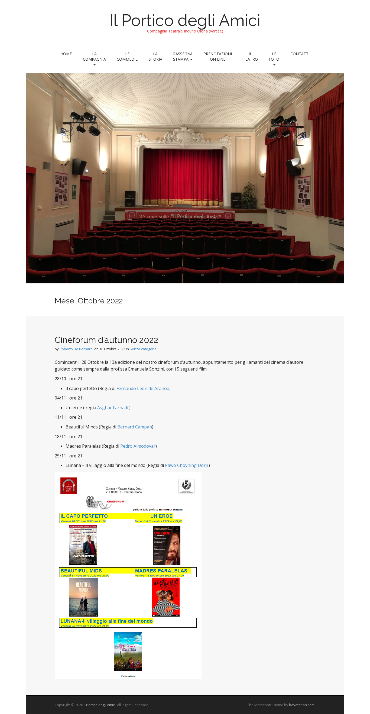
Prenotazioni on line (217, 56)
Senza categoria (143, 348)
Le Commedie (127, 56)
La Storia (155, 56)
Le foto (274, 56)
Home (66, 53)
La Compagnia (94, 56)
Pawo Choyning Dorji (186, 465)
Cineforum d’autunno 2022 (106, 340)
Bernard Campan (134, 427)
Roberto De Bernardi (76, 348)
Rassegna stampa (183, 56)
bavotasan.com (301, 704)
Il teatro (250, 56)
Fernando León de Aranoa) (143, 388)
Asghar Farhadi (112, 408)
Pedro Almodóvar (137, 446)
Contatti (300, 53)
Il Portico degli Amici (185, 20)
